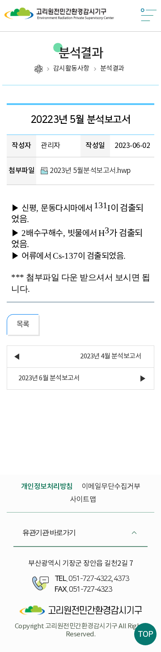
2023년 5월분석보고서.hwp (90, 171)
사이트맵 (83, 500)
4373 (121, 579)
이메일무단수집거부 (111, 487)
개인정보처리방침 (47, 487)
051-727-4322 (89, 579)
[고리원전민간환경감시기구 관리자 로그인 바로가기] (80, 610)
